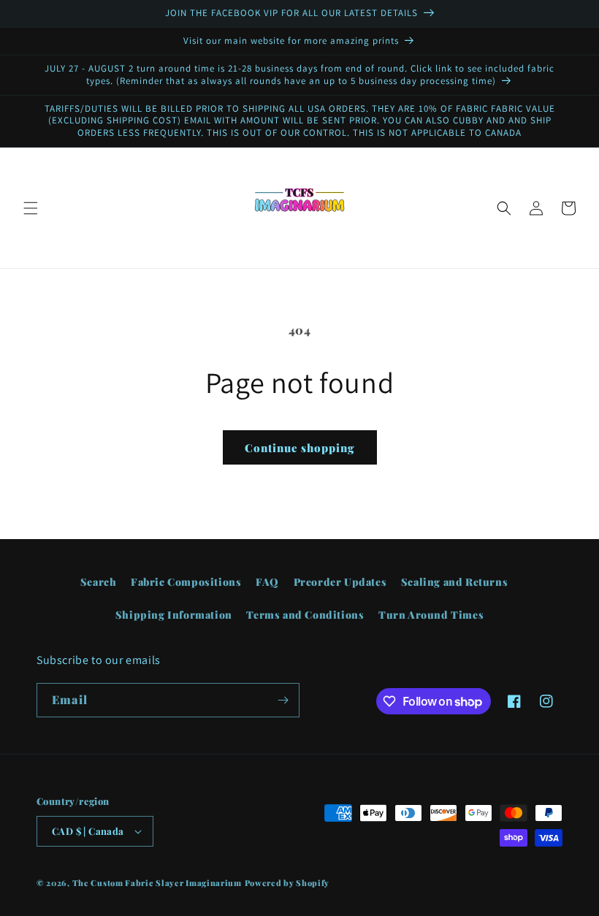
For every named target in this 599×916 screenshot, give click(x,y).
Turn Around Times (431, 615)
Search (98, 582)
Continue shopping (300, 447)
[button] (31, 208)
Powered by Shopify (287, 882)
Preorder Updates (340, 582)
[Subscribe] (283, 700)
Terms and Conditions (305, 615)
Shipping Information (173, 615)
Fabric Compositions (186, 582)
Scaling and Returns (454, 582)
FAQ (267, 582)
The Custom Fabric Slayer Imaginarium (157, 882)
